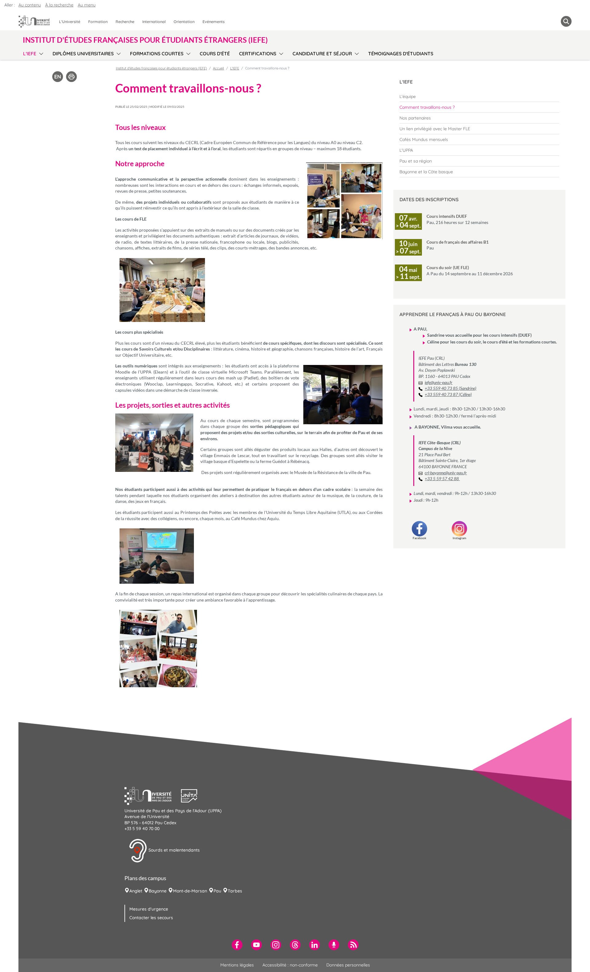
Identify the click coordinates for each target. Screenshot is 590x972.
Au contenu (29, 5)
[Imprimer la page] (71, 76)
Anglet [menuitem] (135, 891)
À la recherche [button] (59, 5)
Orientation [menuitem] (184, 21)
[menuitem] (479, 96)
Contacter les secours (151, 917)
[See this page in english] (57, 76)
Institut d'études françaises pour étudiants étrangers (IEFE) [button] (145, 40)
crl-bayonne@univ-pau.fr (446, 472)
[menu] (40, 52)
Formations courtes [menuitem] (156, 54)
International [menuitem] (154, 21)
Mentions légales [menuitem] (237, 965)
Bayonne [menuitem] (158, 891)
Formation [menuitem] (98, 21)
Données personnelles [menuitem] (348, 965)
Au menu (87, 5)
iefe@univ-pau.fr (438, 382)
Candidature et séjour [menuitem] (322, 54)
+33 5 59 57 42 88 (442, 478)
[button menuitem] (566, 21)
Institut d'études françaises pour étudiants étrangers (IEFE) (161, 68)
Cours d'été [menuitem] (215, 54)
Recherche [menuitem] (125, 21)
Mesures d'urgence (148, 909)
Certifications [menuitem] (257, 54)
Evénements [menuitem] (214, 21)
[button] (152, 795)
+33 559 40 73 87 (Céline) (448, 394)
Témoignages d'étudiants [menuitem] (400, 54)
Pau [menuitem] (217, 891)
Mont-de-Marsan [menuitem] (190, 891)
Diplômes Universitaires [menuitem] (83, 54)
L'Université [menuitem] (69, 21)
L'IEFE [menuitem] (29, 54)
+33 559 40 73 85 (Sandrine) (450, 388)
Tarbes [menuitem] (235, 891)
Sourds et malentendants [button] (173, 850)
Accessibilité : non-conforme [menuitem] (290, 965)
